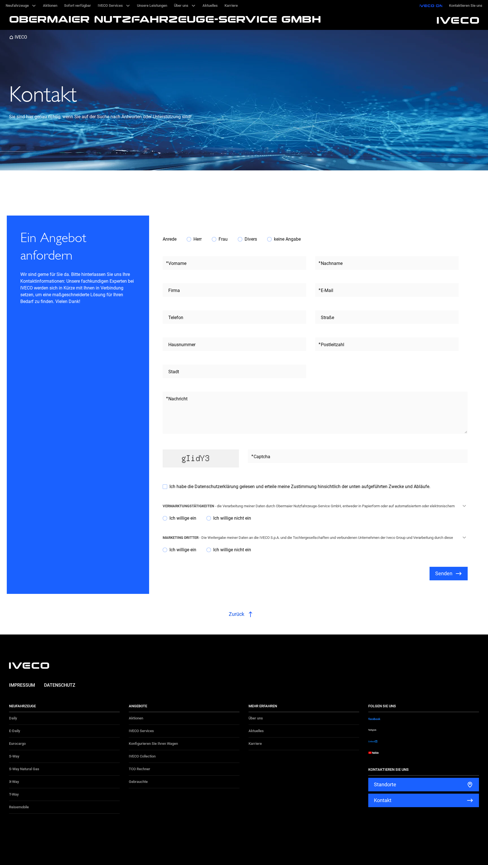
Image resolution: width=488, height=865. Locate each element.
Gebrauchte (138, 782)
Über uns (256, 718)
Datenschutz (59, 685)
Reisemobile (19, 807)
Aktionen (136, 718)
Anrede (170, 239)
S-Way (14, 756)
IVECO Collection (142, 756)
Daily (13, 718)
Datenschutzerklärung (217, 486)
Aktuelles (256, 731)
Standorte (385, 784)
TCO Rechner (139, 769)
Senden (443, 573)
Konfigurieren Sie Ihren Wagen (153, 743)
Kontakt (382, 800)
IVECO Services (141, 731)
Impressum (22, 685)
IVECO (21, 37)
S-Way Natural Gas (24, 769)
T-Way (14, 794)
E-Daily (14, 731)
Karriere (255, 743)
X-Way (14, 782)
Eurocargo (17, 743)
